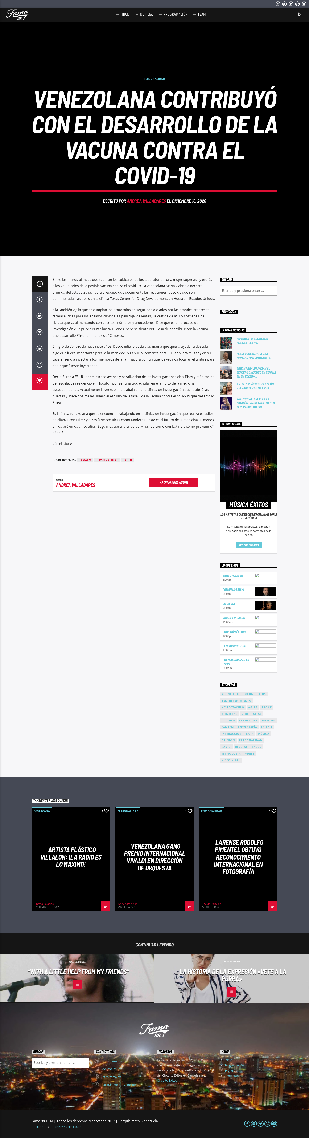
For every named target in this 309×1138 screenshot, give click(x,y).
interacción (232, 734)
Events (229, 1071)
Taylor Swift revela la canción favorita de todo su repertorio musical (256, 403)
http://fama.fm (112, 1061)
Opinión (228, 740)
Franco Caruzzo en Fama (236, 661)
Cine (245, 714)
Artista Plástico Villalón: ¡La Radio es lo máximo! (256, 386)
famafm (85, 460)
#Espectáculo (233, 707)
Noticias (147, 14)
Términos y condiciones (66, 1127)
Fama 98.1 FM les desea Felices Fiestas (252, 341)
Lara (250, 734)
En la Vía (229, 604)
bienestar (230, 714)
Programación (176, 14)
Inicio (125, 14)
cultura (228, 720)
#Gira (253, 707)
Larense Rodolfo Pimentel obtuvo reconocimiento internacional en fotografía (238, 856)
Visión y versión (234, 618)
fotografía (247, 727)
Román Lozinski (233, 589)
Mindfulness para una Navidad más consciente (254, 355)
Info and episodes (249, 545)
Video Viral (231, 760)
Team (202, 14)
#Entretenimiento (237, 701)
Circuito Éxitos (167, 1080)
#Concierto (231, 694)
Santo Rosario (233, 576)
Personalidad (154, 79)
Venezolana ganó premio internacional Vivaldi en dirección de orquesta (154, 857)
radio (127, 460)
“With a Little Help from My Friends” (78, 972)
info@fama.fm (111, 1077)
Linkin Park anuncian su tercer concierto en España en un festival (256, 372)
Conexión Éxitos (234, 632)
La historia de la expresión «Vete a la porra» (233, 975)
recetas (241, 747)
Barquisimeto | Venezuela (120, 1085)
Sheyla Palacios (44, 904)
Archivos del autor (174, 482)
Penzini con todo (234, 646)
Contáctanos (233, 1076)
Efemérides (248, 720)
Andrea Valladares (146, 201)
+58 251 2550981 (113, 1069)
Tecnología (231, 753)
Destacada (42, 811)
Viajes (250, 753)
